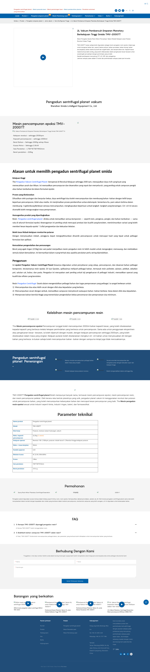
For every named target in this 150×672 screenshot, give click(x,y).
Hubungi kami (44, 643)
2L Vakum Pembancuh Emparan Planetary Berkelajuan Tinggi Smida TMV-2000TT (96, 21)
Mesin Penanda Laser (69, 629)
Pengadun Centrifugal (27, 284)
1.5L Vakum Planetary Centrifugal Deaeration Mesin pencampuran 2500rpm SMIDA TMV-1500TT (120, 611)
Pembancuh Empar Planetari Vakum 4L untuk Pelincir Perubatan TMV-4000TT (89, 608)
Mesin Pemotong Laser (70, 633)
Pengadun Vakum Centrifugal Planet (31, 182)
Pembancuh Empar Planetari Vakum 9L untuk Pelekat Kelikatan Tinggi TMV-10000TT (58, 611)
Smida (16, 21)
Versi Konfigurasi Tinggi (62, 21)
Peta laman (63, 666)
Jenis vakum (48, 21)
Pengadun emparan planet (34, 21)
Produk (22, 21)
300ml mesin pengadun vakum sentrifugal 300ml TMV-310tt (28, 608)
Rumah (42, 626)
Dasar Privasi (57, 666)
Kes (41, 636)
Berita (42, 640)
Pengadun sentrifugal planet (30, 219)
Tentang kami (44, 633)
